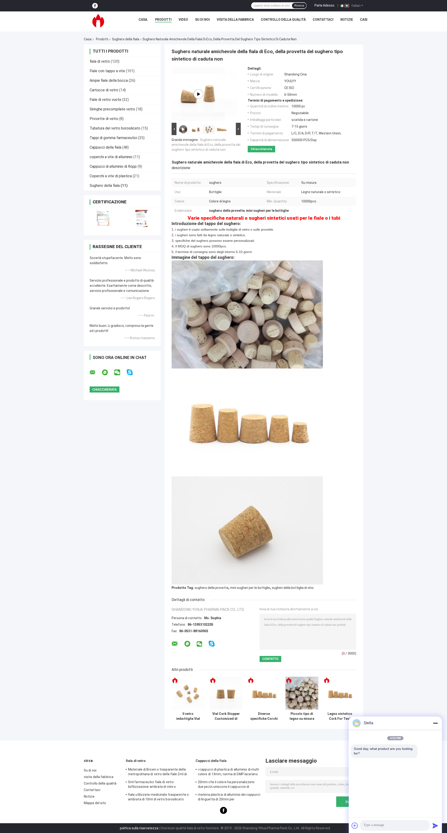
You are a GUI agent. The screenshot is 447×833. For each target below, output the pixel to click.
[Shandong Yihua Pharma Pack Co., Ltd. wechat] (120, 372)
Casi (363, 19)
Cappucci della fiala (105, 147)
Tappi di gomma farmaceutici (113, 138)
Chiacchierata (261, 149)
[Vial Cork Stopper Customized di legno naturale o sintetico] (226, 693)
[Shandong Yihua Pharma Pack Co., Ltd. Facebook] (95, 6)
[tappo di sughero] (198, 94)
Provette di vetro (104, 118)
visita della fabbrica (235, 19)
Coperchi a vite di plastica (111, 176)
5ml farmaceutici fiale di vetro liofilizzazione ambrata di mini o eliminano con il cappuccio (152, 785)
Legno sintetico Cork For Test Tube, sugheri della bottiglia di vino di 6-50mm (340, 716)
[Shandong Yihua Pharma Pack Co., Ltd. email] (95, 372)
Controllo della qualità (283, 19)
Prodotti (163, 19)
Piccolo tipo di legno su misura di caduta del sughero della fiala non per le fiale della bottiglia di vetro (302, 716)
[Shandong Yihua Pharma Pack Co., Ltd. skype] (133, 372)
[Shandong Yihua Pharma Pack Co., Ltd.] (98, 21)
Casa (87, 39)
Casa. (143, 19)
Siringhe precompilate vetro (112, 109)
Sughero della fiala (125, 39)
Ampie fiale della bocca (109, 80)
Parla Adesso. (325, 5)
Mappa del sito (95, 803)
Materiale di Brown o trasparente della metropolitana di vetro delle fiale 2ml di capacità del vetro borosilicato (157, 772)
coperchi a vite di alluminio (111, 157)
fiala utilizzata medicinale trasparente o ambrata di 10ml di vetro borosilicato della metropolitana (158, 797)
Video (183, 19)
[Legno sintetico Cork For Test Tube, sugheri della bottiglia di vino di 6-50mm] (339, 693)
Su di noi (202, 19)
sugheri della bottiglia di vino (293, 588)
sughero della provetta (211, 588)
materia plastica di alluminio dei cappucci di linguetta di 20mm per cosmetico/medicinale (229, 797)
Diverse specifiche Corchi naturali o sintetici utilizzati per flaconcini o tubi (264, 716)
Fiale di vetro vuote (105, 99)
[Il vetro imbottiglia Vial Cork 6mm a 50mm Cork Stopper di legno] (188, 693)
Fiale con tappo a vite (107, 71)
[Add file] (355, 825)
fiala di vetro (100, 61)
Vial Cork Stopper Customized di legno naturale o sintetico (226, 716)
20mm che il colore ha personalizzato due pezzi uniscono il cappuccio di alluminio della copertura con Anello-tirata (226, 785)
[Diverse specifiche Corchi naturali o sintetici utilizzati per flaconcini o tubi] (263, 693)
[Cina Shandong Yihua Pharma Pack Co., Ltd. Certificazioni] (103, 218)
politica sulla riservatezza (139, 828)
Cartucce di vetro (104, 90)
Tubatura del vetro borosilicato (115, 128)
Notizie (346, 19)
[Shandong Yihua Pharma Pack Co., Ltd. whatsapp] (108, 372)
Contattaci (323, 19)
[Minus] (435, 723)
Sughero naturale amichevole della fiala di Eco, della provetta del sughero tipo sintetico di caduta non (206, 144)
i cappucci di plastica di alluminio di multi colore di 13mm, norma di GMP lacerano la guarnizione (228, 772)
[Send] (435, 825)
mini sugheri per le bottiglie (250, 588)
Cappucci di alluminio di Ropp (113, 166)
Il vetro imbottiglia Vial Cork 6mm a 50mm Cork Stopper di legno (188, 716)
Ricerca (299, 5)
